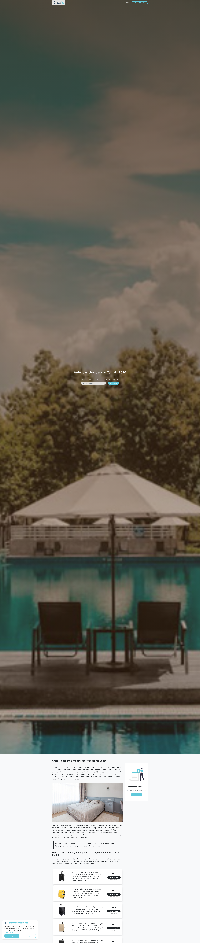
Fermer (28, 936)
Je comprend (12, 936)
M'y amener (113, 383)
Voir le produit (114, 877)
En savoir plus (8, 932)
